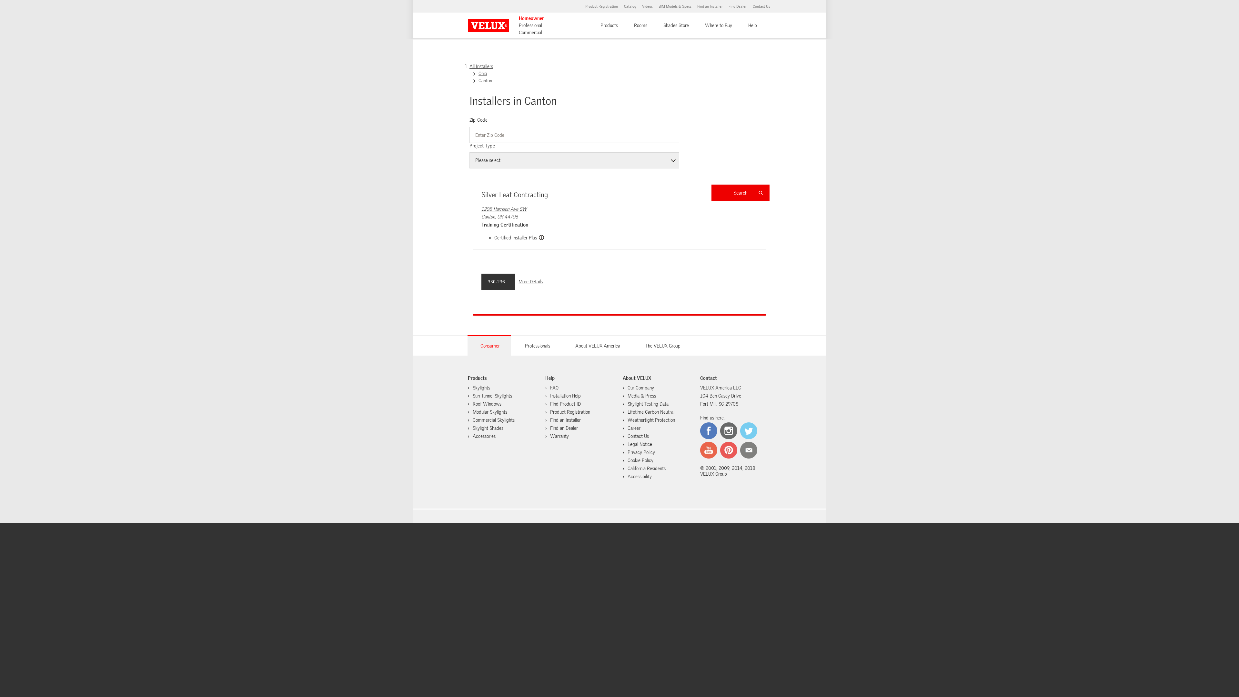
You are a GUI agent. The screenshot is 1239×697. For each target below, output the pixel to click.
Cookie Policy (640, 460)
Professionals (537, 346)
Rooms (640, 25)
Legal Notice (640, 444)
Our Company (641, 388)
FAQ (554, 388)
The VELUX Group (662, 346)
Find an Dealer (564, 428)
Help (752, 25)
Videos (647, 6)
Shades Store (676, 25)
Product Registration (601, 6)
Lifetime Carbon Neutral (651, 412)
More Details (531, 282)
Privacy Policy (641, 452)
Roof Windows (487, 404)
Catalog (630, 6)
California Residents (647, 468)
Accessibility (640, 477)
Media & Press (642, 396)
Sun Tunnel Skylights (492, 396)
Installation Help (565, 396)
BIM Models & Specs (675, 6)
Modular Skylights (490, 412)
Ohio (482, 73)
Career (634, 428)
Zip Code (478, 120)
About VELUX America (597, 346)
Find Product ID (565, 404)
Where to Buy (718, 25)
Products (609, 25)
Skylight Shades (488, 428)
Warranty (559, 436)
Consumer (490, 346)
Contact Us (761, 6)
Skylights (481, 388)
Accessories (484, 436)
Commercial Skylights (494, 420)
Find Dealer (738, 6)
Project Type (482, 146)
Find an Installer (710, 6)
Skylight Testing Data (648, 404)
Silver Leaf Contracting (514, 194)
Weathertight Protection (651, 420)
